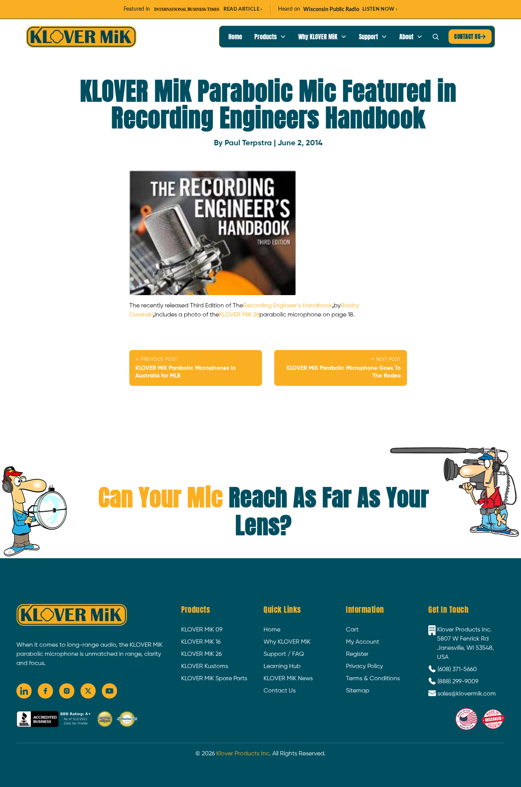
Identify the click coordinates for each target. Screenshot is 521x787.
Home (235, 36)
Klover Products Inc (242, 754)
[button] (270, 36)
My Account (362, 642)
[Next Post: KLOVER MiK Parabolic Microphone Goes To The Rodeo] (340, 368)
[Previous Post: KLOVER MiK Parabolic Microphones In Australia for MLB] (195, 368)
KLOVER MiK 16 (200, 642)
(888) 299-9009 (457, 682)
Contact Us (280, 691)
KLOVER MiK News (288, 679)
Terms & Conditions (373, 679)
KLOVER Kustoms (204, 666)
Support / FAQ (284, 654)
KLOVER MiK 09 (201, 630)
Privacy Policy (364, 666)
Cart (352, 630)
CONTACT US (470, 36)
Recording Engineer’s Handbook (287, 306)
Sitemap (357, 691)
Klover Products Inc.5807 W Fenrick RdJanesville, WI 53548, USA (465, 643)
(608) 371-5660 (457, 670)
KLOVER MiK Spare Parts (214, 679)
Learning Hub (282, 666)
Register (357, 654)
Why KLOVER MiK (287, 642)
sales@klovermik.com (466, 694)
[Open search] (435, 36)
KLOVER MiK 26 (239, 315)
